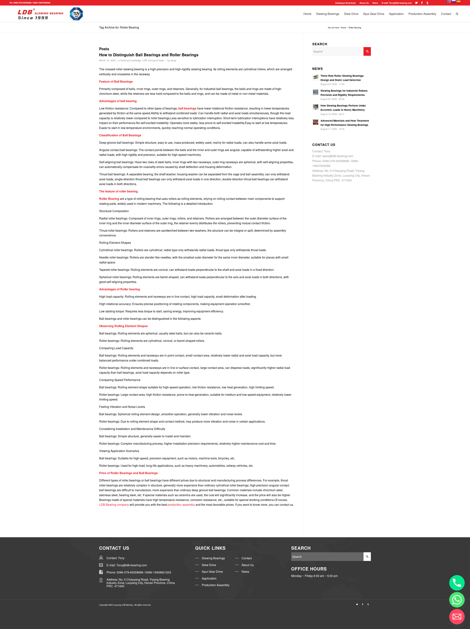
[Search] (457, 14)
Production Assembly (215, 585)
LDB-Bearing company (114, 504)
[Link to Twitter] (416, 3)
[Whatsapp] (457, 599)
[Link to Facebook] (422, 3)
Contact (247, 558)
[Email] (457, 616)
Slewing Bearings (214, 558)
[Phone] (457, 583)
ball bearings (187, 108)
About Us (364, 2)
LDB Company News (153, 60)
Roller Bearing (109, 198)
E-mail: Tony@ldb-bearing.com (397, 2)
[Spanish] (458, 2)
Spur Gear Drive (212, 571)
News (245, 571)
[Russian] (453, 2)
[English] (449, 2)
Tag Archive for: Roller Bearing (119, 27)
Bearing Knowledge (131, 60)
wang (173, 60)
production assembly (181, 504)
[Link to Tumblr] (427, 3)
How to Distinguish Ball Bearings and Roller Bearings (148, 54)
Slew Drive (209, 565)
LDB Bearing (127, 604)
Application (209, 578)
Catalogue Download (345, 2)
